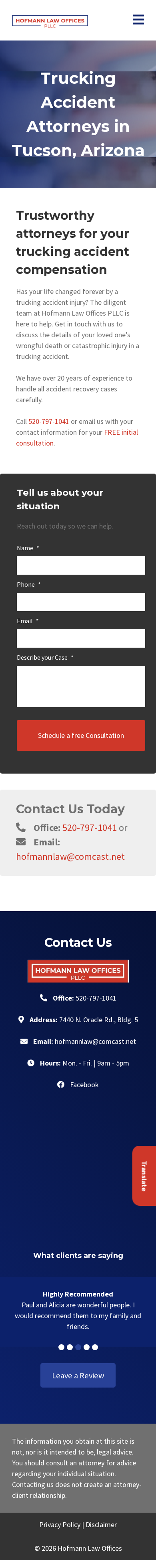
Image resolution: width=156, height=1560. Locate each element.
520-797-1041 (48, 421)
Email (28, 621)
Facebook (83, 1084)
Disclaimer (101, 1524)
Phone (29, 584)
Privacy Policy (59, 1524)
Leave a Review (78, 1375)
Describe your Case (45, 657)
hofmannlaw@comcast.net (70, 856)
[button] (61, 1347)
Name (28, 548)
